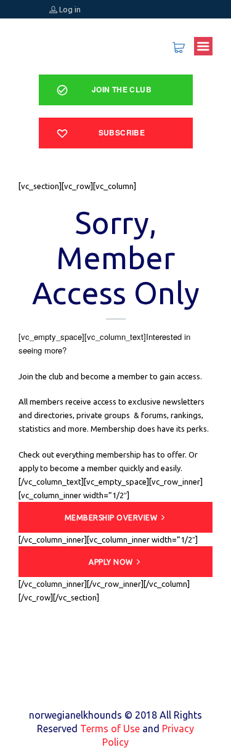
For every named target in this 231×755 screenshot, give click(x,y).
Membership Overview (111, 518)
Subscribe (122, 132)
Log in (69, 9)
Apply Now (111, 562)
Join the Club (122, 89)
